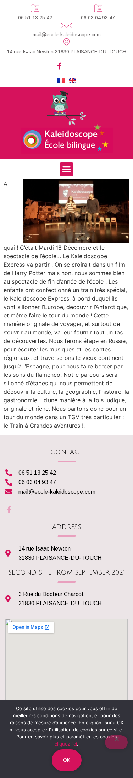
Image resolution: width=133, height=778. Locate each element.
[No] (116, 742)
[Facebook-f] (59, 66)
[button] (66, 169)
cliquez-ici (66, 744)
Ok (66, 760)
